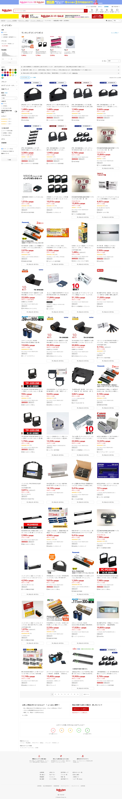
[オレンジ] (10, 72)
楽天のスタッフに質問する (81, 709)
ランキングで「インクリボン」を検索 (29, 747)
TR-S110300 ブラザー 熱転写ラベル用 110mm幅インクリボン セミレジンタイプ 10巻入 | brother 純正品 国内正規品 (83, 342)
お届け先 (3, 95)
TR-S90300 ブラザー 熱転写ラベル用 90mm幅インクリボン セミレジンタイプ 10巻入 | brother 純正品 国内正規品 (57, 342)
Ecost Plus (101, 261)
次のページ (86, 694)
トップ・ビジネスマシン (29, 356)
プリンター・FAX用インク (36, 20)
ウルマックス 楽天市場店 (54, 261)
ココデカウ (51, 308)
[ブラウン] (10, 70)
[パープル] (8, 75)
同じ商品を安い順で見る (108, 168)
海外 (6, 92)
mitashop (101, 306)
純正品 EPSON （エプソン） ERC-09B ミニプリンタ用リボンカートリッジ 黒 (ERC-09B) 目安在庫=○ (108, 485)
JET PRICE (51, 494)
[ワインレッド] (5, 72)
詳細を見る (75, 73)
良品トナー (76, 685)
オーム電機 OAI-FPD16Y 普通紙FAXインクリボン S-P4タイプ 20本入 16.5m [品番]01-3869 (82, 485)
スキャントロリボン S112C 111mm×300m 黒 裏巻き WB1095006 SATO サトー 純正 (82, 624)
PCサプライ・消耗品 (23, 20)
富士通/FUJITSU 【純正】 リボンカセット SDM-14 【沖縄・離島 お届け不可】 (107, 294)
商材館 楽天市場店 (27, 261)
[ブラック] (2, 70)
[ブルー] (2, 75)
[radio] (2, 32)
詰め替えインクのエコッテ (54, 212)
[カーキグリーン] (15, 70)
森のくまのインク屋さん (29, 405)
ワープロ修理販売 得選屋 (105, 165)
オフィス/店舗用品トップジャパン (81, 306)
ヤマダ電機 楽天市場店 (28, 589)
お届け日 (3, 101)
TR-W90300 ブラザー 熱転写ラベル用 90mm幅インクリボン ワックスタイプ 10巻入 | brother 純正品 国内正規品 (32, 294)
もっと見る (25, 715)
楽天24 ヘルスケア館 (104, 212)
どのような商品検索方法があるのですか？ (34, 710)
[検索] (86, 11)
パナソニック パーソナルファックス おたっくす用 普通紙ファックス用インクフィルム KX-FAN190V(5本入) (108, 198)
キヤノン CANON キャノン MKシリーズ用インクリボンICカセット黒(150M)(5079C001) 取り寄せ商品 (57, 438)
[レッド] (8, 72)
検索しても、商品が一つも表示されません (34, 712)
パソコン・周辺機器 (12, 20)
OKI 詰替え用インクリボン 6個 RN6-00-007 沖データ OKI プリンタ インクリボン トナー (57, 485)
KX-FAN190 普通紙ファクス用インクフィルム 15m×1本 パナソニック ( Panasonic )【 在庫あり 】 (83, 577)
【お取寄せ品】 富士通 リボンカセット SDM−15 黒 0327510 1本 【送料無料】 (83, 391)
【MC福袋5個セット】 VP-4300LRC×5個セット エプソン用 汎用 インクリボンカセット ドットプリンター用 (108, 673)
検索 (10, 62)
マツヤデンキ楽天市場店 (104, 357)
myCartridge (26, 120)
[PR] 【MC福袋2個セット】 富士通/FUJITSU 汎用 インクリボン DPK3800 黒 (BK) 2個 (56, 150)
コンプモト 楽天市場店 (53, 450)
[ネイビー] (5, 75)
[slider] (1, 56)
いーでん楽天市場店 (78, 499)
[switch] (16, 111)
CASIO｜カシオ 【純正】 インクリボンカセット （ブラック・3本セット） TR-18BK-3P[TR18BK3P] (83, 247)
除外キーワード (5, 153)
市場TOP (3, 20)
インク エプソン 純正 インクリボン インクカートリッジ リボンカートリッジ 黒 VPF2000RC (32, 577)
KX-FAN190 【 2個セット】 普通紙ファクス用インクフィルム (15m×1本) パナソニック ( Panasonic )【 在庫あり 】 (32, 247)
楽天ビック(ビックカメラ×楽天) (81, 261)
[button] (116, 6)
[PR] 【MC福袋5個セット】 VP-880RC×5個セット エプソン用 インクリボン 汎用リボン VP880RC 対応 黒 (32, 150)
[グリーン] (15, 72)
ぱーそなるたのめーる (78, 403)
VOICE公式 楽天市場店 (28, 212)
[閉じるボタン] (118, 66)
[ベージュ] (13, 70)
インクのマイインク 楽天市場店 (56, 120)
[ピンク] (2, 72)
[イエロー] (13, 72)
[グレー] (5, 70)
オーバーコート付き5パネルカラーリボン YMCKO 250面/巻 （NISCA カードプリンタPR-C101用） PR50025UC (58, 673)
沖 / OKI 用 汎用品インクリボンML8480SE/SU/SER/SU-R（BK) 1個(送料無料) (107, 247)
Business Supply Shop (28, 499)
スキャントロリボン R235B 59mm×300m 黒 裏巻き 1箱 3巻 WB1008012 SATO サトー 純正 (30, 342)
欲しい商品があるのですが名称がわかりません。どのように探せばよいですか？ (43, 708)
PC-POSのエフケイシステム (30, 308)
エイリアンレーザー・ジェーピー (107, 452)
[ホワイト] (8, 70)
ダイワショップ (52, 685)
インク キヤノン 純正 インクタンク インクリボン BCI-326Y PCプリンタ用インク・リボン (32, 624)
